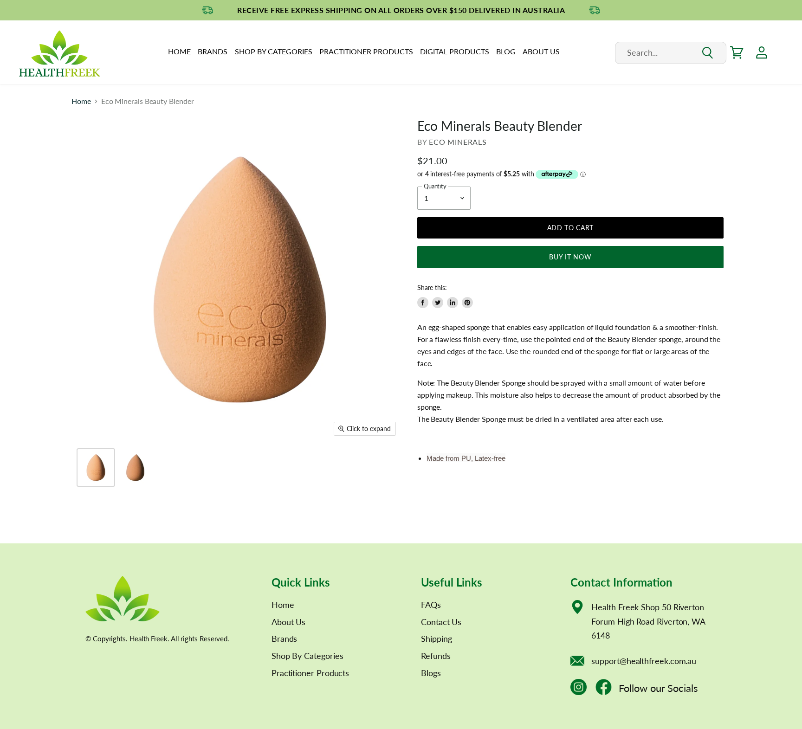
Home (179, 51)
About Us (541, 51)
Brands (212, 51)
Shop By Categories (273, 51)
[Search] (707, 53)
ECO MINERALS (458, 141)
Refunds (435, 656)
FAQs (431, 605)
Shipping (436, 638)
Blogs (431, 673)
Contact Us (441, 622)
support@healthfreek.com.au (643, 661)
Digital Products (454, 51)
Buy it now (570, 257)
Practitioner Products (366, 51)
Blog (506, 51)
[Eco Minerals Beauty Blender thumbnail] (96, 467)
